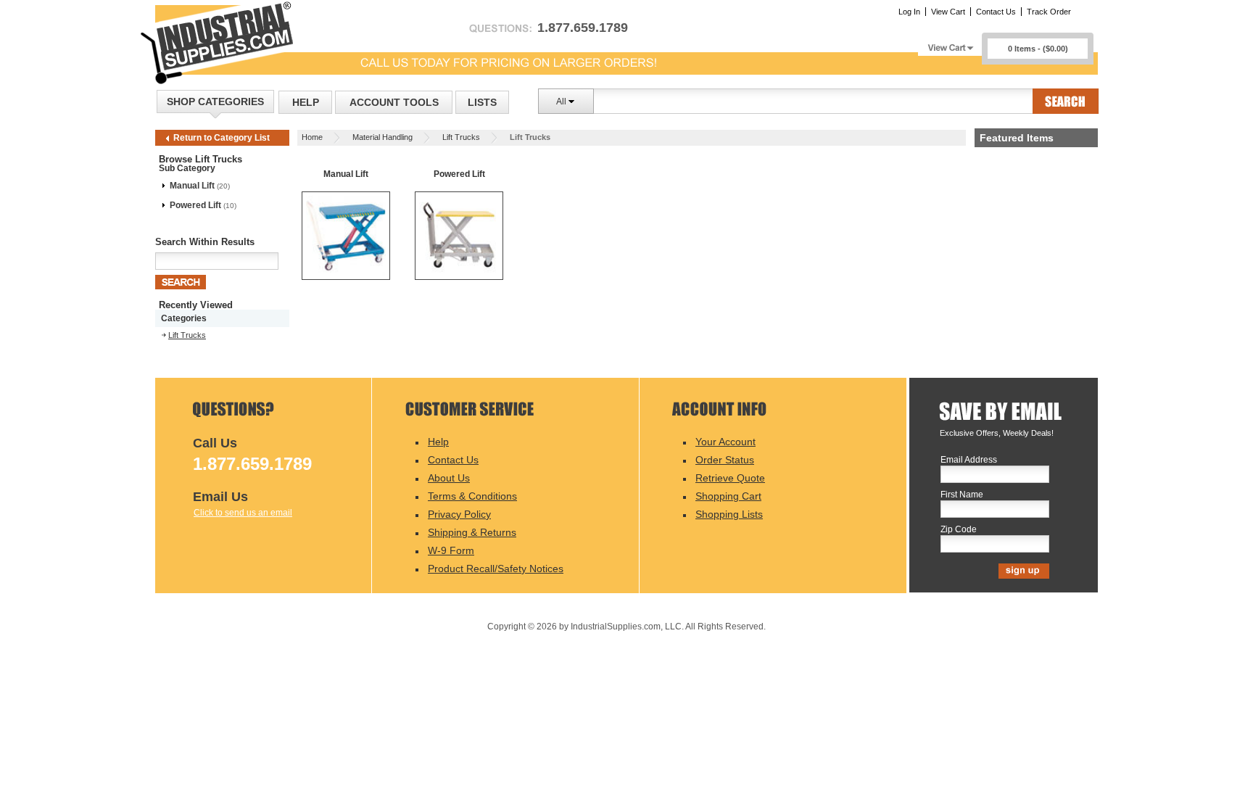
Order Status (724, 460)
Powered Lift (195, 205)
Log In (909, 11)
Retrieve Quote (730, 478)
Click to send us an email (243, 513)
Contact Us (996, 11)
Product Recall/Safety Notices (495, 568)
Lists (482, 102)
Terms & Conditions (472, 496)
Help (305, 102)
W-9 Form (451, 550)
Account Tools (394, 102)
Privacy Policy (459, 514)
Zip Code (958, 529)
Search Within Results (205, 241)
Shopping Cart (728, 496)
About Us (449, 478)
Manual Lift (192, 186)
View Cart (948, 11)
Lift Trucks (461, 137)
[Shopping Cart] (950, 44)
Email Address (968, 460)
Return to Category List (221, 138)
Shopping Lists (729, 514)
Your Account (725, 441)
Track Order (1049, 11)
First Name (961, 495)
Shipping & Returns (472, 532)
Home (312, 137)
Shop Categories (215, 101)
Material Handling (382, 137)
